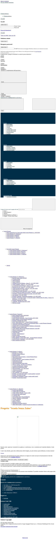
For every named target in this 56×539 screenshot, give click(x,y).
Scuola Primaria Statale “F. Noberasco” (18, 250)
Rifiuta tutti (12, 459)
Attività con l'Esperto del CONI (19, 367)
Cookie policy (7, 504)
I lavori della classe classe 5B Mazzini (21, 396)
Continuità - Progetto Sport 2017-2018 (21, 301)
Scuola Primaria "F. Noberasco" (16, 276)
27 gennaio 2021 (16, 395)
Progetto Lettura (16, 335)
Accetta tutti (22, 459)
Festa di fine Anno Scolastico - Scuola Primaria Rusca (24, 356)
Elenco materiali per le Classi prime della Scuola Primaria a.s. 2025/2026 (23, 232)
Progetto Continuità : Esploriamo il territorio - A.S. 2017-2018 (26, 296)
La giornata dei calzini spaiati (19, 394)
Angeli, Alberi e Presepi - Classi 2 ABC (21, 392)
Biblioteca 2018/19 (16, 402)
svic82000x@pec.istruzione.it (19, 489)
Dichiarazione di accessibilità (10, 509)
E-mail (15, 48)
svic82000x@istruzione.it (18, 487)
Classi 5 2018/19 (16, 282)
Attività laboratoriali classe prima (19, 363)
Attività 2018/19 (16, 280)
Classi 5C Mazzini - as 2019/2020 (20, 398)
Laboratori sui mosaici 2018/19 (19, 403)
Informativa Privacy (8, 506)
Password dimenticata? (6, 30)
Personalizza (4, 459)
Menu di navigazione (27, 228)
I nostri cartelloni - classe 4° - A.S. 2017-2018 (22, 284)
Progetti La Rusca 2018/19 (18, 354)
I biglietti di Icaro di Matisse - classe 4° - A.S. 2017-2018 (25, 283)
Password (16, 27)
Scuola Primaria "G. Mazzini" (13, 237)
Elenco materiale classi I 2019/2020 (20, 315)
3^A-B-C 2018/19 (16, 399)
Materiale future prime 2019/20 (19, 278)
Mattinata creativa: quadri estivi (19, 327)
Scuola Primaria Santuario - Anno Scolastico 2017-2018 (25, 318)
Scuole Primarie (7, 212)
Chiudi (2, 59)
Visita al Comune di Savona (18, 329)
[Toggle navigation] (12, 104)
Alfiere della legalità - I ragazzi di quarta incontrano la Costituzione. (27, 404)
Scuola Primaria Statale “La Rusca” (17, 253)
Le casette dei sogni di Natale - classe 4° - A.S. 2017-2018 (25, 285)
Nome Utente (17, 26)
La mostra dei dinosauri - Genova (20, 366)
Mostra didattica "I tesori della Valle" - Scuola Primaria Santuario (27, 337)
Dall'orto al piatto (16, 303)
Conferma (8, 96)
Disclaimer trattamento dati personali (9, 526)
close (2, 110)
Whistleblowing (7, 512)
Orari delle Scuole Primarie (12, 249)
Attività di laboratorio (17, 362)
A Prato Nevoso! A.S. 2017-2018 (20, 289)
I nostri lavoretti (15, 332)
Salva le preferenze (12, 474)
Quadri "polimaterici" (17, 371)
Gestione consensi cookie (9, 513)
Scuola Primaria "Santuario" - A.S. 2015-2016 (23, 339)
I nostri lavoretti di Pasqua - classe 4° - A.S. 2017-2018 (24, 288)
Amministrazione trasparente (10, 514)
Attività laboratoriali (16, 358)
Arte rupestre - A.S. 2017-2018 (19, 295)
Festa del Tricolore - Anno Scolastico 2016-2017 (23, 359)
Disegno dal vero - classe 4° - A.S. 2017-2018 (22, 287)
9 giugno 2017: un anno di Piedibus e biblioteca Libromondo (26, 326)
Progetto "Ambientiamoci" (18, 333)
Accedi (2, 18)
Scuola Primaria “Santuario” (12, 235)
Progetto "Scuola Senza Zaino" (19, 377)
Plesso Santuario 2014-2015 (18, 340)
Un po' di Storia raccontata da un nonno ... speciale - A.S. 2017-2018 (28, 292)
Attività (5, 213)
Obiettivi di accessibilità (9, 510)
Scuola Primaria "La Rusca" (10, 214)
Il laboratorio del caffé (17, 360)
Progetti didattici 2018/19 (18, 316)
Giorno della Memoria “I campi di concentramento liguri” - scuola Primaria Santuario (31, 323)
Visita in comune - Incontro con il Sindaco (22, 364)
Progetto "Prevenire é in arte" (19, 375)
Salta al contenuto (5, 1)
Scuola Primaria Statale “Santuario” (17, 251)
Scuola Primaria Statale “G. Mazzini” (17, 254)
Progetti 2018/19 (16, 355)
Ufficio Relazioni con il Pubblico (11, 508)
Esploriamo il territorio (17, 331)
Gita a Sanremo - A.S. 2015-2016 (20, 372)
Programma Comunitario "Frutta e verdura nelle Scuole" (25, 376)
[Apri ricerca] (43, 104)
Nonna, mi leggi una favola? (18, 336)
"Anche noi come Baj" (17, 369)
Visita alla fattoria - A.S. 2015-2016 (20, 368)
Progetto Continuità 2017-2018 (19, 300)
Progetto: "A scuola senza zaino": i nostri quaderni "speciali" (26, 373)
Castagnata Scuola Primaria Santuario (21, 324)
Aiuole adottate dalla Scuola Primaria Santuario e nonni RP (25, 328)
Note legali (6, 505)
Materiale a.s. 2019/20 (17, 352)
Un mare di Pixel (16, 279)
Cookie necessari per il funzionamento (9, 470)
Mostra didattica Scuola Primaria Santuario (22, 319)
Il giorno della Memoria (17, 390)
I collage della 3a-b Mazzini (18, 391)
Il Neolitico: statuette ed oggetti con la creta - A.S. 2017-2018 (26, 293)
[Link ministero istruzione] (7, 2)
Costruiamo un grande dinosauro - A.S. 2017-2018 (24, 291)
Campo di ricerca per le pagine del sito (9, 209)
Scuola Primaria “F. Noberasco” (13, 234)
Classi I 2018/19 (16, 400)
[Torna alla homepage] (28, 97)
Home (5, 210)
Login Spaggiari (38, 51)
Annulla (2, 96)
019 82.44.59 (9, 486)
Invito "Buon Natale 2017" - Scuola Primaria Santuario (25, 322)
